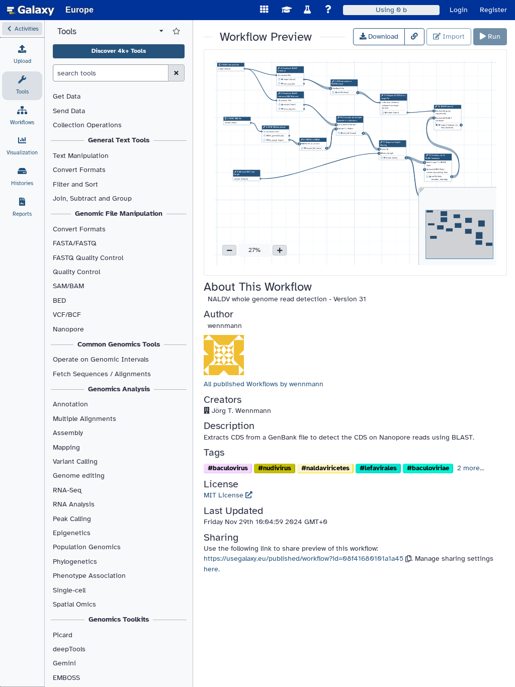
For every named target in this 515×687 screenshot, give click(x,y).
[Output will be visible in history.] (282, 79)
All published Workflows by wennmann (263, 384)
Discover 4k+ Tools (119, 50)
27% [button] (254, 249)
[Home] (30, 10)
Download (382, 36)
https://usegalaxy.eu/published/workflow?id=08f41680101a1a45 (303, 558)
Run (493, 36)
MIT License (224, 495)
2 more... (470, 468)
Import (453, 36)
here (211, 569)
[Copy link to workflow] (414, 36)
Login (459, 10)
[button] (22, 28)
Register (493, 10)
